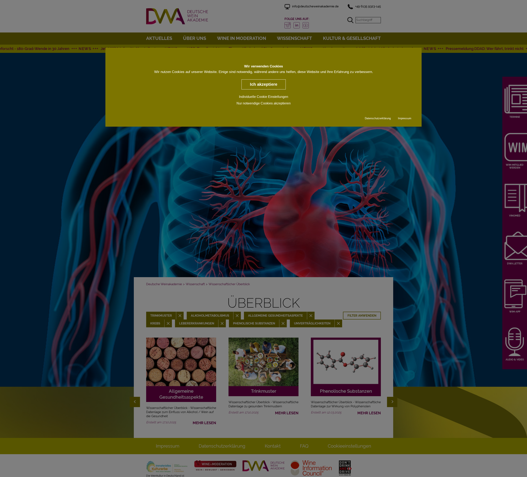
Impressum (404, 118)
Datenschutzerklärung (378, 118)
